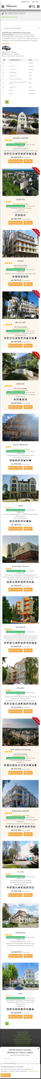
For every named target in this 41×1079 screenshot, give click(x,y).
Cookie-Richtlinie (33, 1071)
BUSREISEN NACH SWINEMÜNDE (22, 1040)
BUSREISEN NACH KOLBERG (22, 1041)
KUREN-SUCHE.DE (22, 1034)
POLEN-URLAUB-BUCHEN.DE (22, 1036)
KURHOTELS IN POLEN (22, 1045)
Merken (28, 161)
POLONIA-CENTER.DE (22, 1032)
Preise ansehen (16, 161)
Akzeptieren (6, 1075)
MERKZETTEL (25, 2)
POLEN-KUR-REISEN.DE (22, 1038)
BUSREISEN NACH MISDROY (22, 1043)
